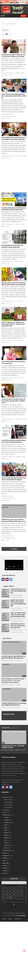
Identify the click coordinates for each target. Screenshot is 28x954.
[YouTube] (7, 579)
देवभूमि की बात (6, 855)
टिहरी (5, 830)
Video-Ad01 (7, 804)
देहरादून (6, 832)
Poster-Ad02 (8, 802)
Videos (5, 812)
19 (10, 894)
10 (3, 891)
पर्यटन (4, 860)
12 (10, 891)
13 (14, 891)
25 (7, 897)
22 (21, 894)
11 (7, 891)
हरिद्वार (5, 848)
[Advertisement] (14, 175)
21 (17, 894)
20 (14, 894)
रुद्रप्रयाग (6, 845)
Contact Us (17, 918)
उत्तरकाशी (6, 820)
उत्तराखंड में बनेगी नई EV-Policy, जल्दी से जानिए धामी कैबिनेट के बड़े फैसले (18, 591)
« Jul (14, 903)
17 (3, 894)
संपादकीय (5, 870)
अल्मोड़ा (6, 817)
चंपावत (5, 825)
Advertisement (7, 797)
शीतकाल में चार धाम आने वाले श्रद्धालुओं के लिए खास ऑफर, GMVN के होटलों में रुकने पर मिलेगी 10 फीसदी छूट (14, 96)
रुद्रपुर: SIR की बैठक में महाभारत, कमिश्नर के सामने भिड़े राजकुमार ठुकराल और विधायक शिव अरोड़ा (18, 614)
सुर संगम (5, 873)
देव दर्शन (4, 853)
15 (21, 891)
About (10, 918)
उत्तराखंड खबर (6, 815)
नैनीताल (6, 835)
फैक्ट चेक (5, 865)
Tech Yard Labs (21, 915)
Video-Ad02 (7, 807)
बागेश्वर (5, 843)
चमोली (5, 827)
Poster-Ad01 (8, 799)
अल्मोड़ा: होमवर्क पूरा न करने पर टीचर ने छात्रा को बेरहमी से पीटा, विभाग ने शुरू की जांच (17, 625)
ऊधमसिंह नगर (7, 822)
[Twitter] (10, 579)
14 (17, 891)
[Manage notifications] (24, 950)
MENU (3, 15)
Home (4, 918)
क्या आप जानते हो (6, 850)
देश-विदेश (5, 858)
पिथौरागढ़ (6, 837)
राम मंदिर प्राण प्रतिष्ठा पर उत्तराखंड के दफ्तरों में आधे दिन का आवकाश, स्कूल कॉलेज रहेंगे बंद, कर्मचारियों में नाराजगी (13, 401)
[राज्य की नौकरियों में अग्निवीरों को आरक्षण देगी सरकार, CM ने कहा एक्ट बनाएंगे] (14, 353)
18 (7, 894)
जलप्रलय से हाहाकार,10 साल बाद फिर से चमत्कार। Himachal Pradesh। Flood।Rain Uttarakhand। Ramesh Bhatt (13, 680)
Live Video (6, 810)
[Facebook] (3, 579)
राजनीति (4, 868)
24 (3, 897)
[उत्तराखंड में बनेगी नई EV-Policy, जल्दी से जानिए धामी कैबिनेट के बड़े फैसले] (5, 593)
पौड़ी (5, 840)
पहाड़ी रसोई (5, 863)
